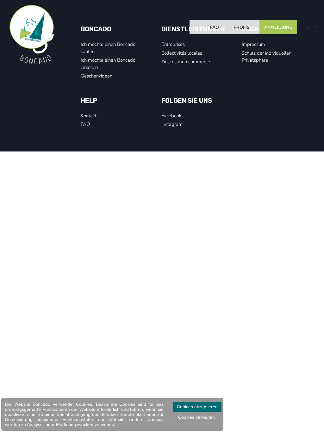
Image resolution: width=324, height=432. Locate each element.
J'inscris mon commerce (185, 61)
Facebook (171, 115)
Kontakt (89, 115)
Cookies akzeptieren (197, 406)
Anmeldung (278, 27)
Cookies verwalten (196, 417)
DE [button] (309, 27)
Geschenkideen (96, 75)
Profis (242, 27)
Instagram (172, 124)
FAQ (214, 27)
